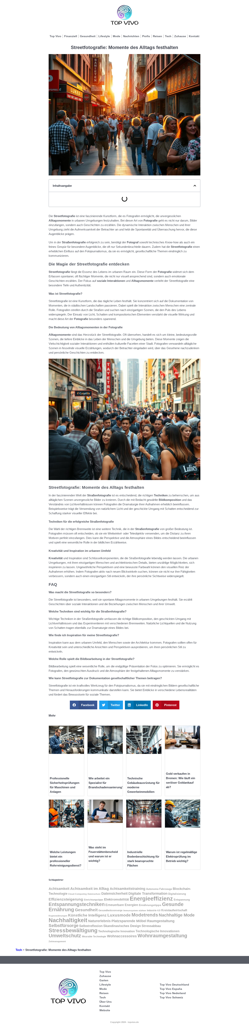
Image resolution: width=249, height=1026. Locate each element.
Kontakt (194, 36)
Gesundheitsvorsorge (110, 910)
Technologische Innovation (116, 931)
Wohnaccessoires (122, 936)
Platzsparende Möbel (128, 921)
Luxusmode (119, 915)
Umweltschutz (65, 935)
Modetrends (145, 914)
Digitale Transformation (147, 893)
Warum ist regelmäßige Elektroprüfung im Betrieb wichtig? (181, 856)
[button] (194, 185)
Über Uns (105, 1001)
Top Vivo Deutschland (174, 984)
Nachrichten (131, 36)
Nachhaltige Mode (177, 915)
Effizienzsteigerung (66, 899)
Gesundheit (88, 36)
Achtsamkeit (59, 889)
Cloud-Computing (77, 894)
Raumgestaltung (160, 921)
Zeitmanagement (57, 941)
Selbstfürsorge (63, 925)
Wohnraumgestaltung (162, 935)
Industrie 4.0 (153, 910)
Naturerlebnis (99, 921)
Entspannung (182, 899)
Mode (116, 36)
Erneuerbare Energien (121, 905)
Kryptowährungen (58, 916)
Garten (103, 980)
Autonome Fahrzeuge (159, 889)
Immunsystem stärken (134, 910)
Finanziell (70, 36)
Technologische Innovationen (158, 931)
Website (104, 1010)
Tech (168, 36)
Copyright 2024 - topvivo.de (124, 1022)
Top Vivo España (171, 988)
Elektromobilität (116, 899)
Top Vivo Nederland (173, 993)
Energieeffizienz (151, 898)
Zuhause (180, 36)
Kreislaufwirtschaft (174, 910)
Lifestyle (104, 36)
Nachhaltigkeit (68, 920)
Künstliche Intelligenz (87, 915)
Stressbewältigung (73, 930)
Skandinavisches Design (122, 926)
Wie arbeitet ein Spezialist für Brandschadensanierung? (106, 783)
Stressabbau (151, 926)
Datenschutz (94, 894)
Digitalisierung (177, 893)
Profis (146, 36)
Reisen (157, 36)
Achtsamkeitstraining (127, 889)
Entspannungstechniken (77, 904)
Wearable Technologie (94, 936)
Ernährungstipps (150, 905)
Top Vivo (55, 36)
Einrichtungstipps (93, 899)
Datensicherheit (114, 893)
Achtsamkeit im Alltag (89, 889)
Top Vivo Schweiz (171, 997)
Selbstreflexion (91, 926)
